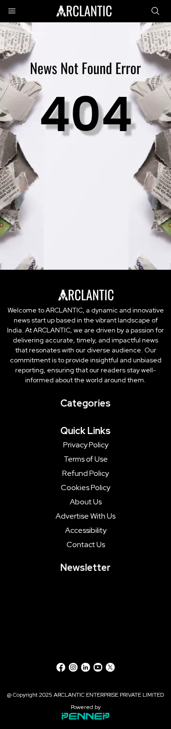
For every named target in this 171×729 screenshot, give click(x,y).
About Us (86, 502)
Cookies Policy (85, 487)
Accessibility (85, 530)
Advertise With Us (85, 516)
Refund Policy (85, 473)
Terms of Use (86, 459)
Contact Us (85, 544)
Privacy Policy (85, 445)
